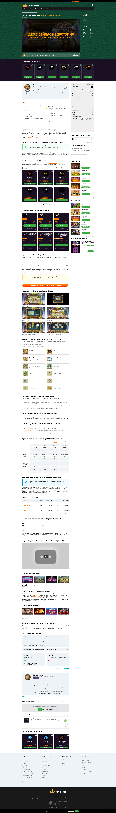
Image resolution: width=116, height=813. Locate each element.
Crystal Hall (26, 507)
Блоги (43, 781)
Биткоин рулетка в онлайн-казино (78, 148)
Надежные (24, 767)
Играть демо (86, 167)
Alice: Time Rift (84, 229)
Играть (27, 77)
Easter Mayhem (54, 442)
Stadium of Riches (27, 502)
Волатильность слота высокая (29, 430)
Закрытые (24, 763)
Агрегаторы (44, 767)
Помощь (83, 767)
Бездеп (24, 218)
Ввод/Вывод (44, 761)
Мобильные (44, 779)
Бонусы (37, 9)
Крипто (43, 763)
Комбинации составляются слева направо (32, 261)
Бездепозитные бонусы (27, 777)
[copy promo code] (29, 74)
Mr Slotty (60, 617)
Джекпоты (24, 765)
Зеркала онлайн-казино (27, 775)
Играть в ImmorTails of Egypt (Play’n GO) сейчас (45, 285)
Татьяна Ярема (34, 696)
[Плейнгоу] (92, 87)
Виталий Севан (28, 93)
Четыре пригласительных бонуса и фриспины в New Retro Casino (87, 242)
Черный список (25, 761)
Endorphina (83, 204)
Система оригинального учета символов (39, 407)
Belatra (47, 617)
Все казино (45, 204)
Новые (23, 759)
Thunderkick (83, 178)
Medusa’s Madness (27, 505)
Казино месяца (45, 771)
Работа (63, 761)
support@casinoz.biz (75, 1)
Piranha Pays (26, 510)
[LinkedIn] (67, 668)
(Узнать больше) (71, 811)
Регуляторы (44, 775)
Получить (30, 225)
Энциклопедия (25, 781)
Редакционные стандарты (87, 771)
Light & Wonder (25, 618)
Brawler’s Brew (84, 183)
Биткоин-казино (25, 779)
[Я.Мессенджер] (65, 668)
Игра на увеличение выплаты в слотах (79, 153)
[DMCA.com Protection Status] (57, 804)
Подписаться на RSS (62, 807)
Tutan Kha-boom (84, 222)
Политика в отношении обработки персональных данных (87, 764)
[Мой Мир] (68, 668)
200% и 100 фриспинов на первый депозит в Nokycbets (86, 248)
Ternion (25, 513)
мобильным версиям (36, 596)
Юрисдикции (44, 773)
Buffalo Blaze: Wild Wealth (65, 442)
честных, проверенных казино (32, 137)
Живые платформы (46, 765)
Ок (76, 811)
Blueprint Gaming (37, 617)
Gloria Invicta (83, 163)
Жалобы (49, 9)
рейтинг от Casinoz (53, 163)
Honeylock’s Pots (84, 170)
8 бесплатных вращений (37, 415)
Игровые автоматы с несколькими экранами (80, 150)
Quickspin (83, 165)
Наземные (44, 769)
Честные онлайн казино (27, 771)
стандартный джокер (36, 342)
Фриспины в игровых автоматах (77, 152)
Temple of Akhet (84, 190)
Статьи (43, 9)
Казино (26, 9)
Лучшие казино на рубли (27, 773)
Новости (56, 9)
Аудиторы (44, 777)
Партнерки (64, 763)
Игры (31, 9)
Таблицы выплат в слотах (76, 155)
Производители (45, 759)
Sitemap (83, 773)
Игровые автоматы (26, 769)
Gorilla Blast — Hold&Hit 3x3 (44, 442)
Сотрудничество (65, 759)
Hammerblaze (84, 177)
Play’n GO (24, 586)
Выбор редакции (58, 238)
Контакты (84, 769)
